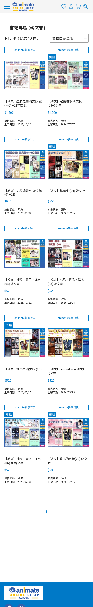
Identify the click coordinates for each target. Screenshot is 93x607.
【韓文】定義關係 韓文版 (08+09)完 (65, 103)
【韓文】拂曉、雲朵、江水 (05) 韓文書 (66, 282)
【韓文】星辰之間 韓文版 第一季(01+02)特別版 (24, 103)
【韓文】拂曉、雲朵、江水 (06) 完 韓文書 (22, 461)
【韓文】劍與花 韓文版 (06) (23, 369)
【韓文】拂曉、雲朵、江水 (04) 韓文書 (22, 282)
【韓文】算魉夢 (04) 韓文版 (66, 191)
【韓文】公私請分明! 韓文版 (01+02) (23, 192)
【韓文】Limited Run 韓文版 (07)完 (67, 371)
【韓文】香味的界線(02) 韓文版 (67, 461)
